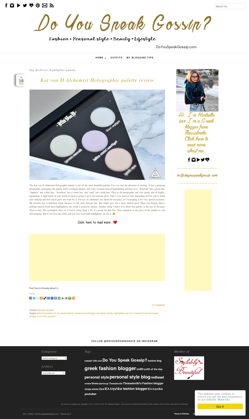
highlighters (119, 313)
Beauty (41, 310)
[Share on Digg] (48, 298)
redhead (157, 377)
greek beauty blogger (85, 313)
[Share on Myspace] (55, 298)
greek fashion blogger (110, 368)
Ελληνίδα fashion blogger (126, 388)
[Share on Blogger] (41, 298)
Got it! (220, 406)
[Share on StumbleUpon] (59, 298)
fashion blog (154, 360)
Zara (101, 389)
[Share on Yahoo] (62, 298)
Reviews (50, 310)
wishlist (95, 389)
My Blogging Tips (140, 57)
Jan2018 (21, 80)
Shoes (94, 383)
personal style (97, 377)
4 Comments (158, 305)
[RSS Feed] (73, 298)
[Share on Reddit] (66, 298)
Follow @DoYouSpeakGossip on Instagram (124, 341)
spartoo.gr (104, 383)
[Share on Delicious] (45, 298)
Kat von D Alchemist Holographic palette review (97, 79)
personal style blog (130, 376)
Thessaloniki (115, 383)
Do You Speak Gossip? (64, 313)
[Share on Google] (52, 298)
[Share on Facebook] (30, 298)
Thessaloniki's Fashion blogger (143, 383)
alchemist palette (44, 313)
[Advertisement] (97, 257)
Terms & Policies (181, 413)
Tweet (32, 293)
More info (224, 399)
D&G (100, 361)
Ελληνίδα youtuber (46, 316)
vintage (88, 389)
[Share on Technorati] (69, 298)
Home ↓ (101, 57)
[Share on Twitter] (34, 298)
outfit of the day (153, 369)
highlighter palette (104, 313)
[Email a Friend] (37, 298)
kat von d (130, 313)
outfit (140, 369)
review (138, 313)
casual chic (91, 360)
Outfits (116, 57)
